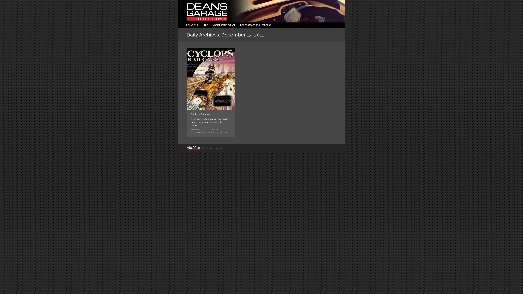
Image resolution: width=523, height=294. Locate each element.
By (223, 132)
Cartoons (196, 132)
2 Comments (213, 130)
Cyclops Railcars (200, 114)
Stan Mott (204, 132)
